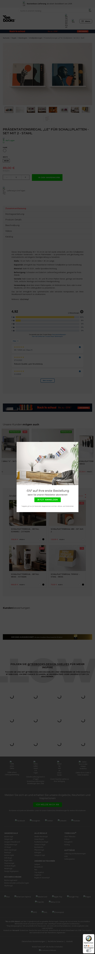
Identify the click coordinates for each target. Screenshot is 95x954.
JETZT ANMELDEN (47, 500)
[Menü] (91, 948)
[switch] (88, 950)
